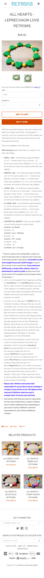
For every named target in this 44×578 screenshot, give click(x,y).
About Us (21, 546)
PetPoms (21, 565)
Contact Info (11, 546)
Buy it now (22, 122)
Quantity (5, 100)
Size (3, 90)
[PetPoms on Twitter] (17, 529)
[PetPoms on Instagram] (26, 529)
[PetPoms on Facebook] (22, 529)
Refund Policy (23, 549)
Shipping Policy (32, 546)
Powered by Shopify (31, 565)
